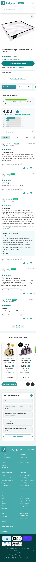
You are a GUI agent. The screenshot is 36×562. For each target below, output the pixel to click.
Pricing (3, 475)
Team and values (5, 516)
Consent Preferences (26, 559)
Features (3, 462)
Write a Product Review (18, 79)
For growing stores (24, 462)
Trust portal (4, 483)
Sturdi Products (19, 68)
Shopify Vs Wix (23, 488)
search (32, 9)
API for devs (4, 506)
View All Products (9, 384)
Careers (3, 521)
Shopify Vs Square (24, 485)
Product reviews (5, 457)
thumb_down (31, 168)
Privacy (12, 557)
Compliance (26, 557)
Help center (4, 503)
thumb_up (24, 168)
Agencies (3, 501)
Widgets (3, 465)
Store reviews (5, 460)
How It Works (18, 436)
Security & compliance (7, 480)
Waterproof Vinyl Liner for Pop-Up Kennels (16, 50)
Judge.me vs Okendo (24, 501)
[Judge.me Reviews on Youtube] (21, 450)
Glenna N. (9, 199)
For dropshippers (23, 457)
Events (3, 498)
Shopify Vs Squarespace (25, 483)
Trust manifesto (5, 485)
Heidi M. (8, 300)
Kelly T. (8, 269)
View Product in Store (18, 64)
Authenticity (18, 557)
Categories (4, 531)
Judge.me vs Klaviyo (24, 503)
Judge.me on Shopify (24, 475)
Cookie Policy (16, 559)
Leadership (4, 519)
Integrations (4, 468)
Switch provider (23, 506)
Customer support (6, 478)
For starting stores (24, 460)
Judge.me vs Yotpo (24, 498)
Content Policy (8, 559)
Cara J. (8, 174)
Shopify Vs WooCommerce (26, 480)
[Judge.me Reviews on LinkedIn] (17, 450)
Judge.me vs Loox (24, 496)
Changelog (4, 508)
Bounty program (23, 518)
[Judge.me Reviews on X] (12, 450)
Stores (3, 529)
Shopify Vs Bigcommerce (26, 478)
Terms (7, 557)
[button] (28, 384)
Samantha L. (10, 144)
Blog (2, 496)
